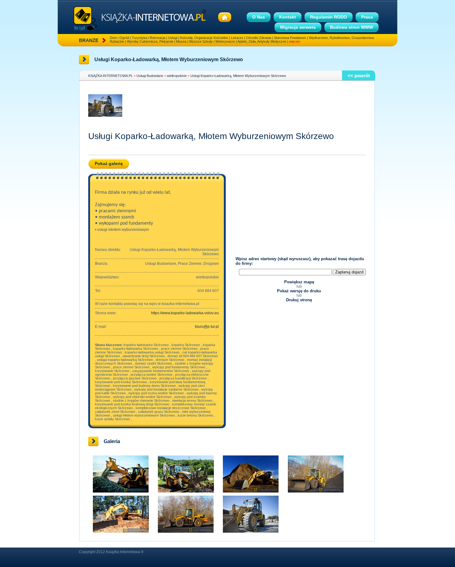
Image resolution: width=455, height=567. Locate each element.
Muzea (181, 41)
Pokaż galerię (109, 163)
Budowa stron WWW (351, 27)
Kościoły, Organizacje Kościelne (204, 38)
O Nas (258, 17)
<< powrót (359, 75)
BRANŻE (88, 40)
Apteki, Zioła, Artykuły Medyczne (261, 41)
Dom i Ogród (119, 38)
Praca (367, 17)
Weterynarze (225, 41)
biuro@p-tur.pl (207, 326)
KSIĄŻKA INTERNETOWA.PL (110, 76)
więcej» (294, 41)
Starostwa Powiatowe (290, 38)
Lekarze (237, 38)
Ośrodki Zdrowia (258, 38)
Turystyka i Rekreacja (148, 38)
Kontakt (287, 17)
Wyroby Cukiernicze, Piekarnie (150, 41)
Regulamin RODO (328, 17)
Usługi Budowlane (149, 76)
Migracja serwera (298, 27)
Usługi (172, 38)
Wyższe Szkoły (201, 41)
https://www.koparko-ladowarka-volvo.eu (185, 313)
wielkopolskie (177, 76)
